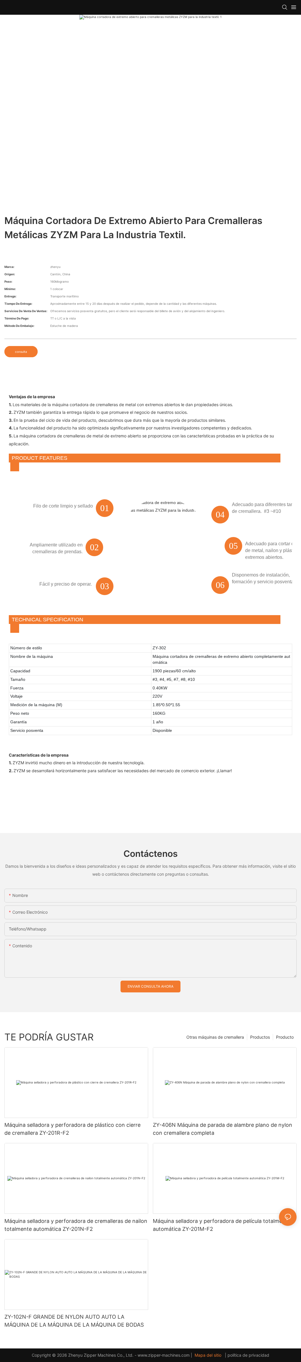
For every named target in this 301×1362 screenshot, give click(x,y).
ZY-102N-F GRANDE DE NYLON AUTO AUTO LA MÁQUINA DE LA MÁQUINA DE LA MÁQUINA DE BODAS (74, 1321)
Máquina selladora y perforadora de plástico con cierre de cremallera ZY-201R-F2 (72, 1129)
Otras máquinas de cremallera (215, 1037)
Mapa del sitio (208, 1355)
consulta (21, 351)
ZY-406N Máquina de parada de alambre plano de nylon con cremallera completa (222, 1129)
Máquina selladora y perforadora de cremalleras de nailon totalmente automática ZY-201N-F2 (75, 1225)
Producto (285, 1037)
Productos (260, 1037)
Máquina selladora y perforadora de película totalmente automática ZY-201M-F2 (221, 1225)
